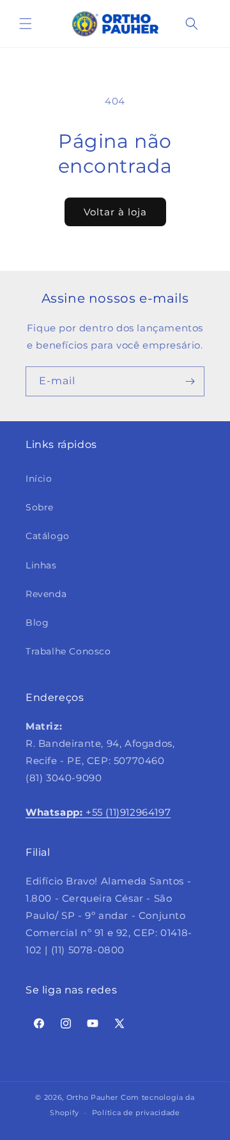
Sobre (40, 507)
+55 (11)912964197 (98, 812)
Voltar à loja (115, 212)
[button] (26, 24)
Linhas (41, 565)
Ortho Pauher (92, 1097)
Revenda (46, 594)
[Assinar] (190, 381)
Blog (37, 622)
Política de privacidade (136, 1112)
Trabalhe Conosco (68, 651)
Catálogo (48, 536)
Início (39, 478)
